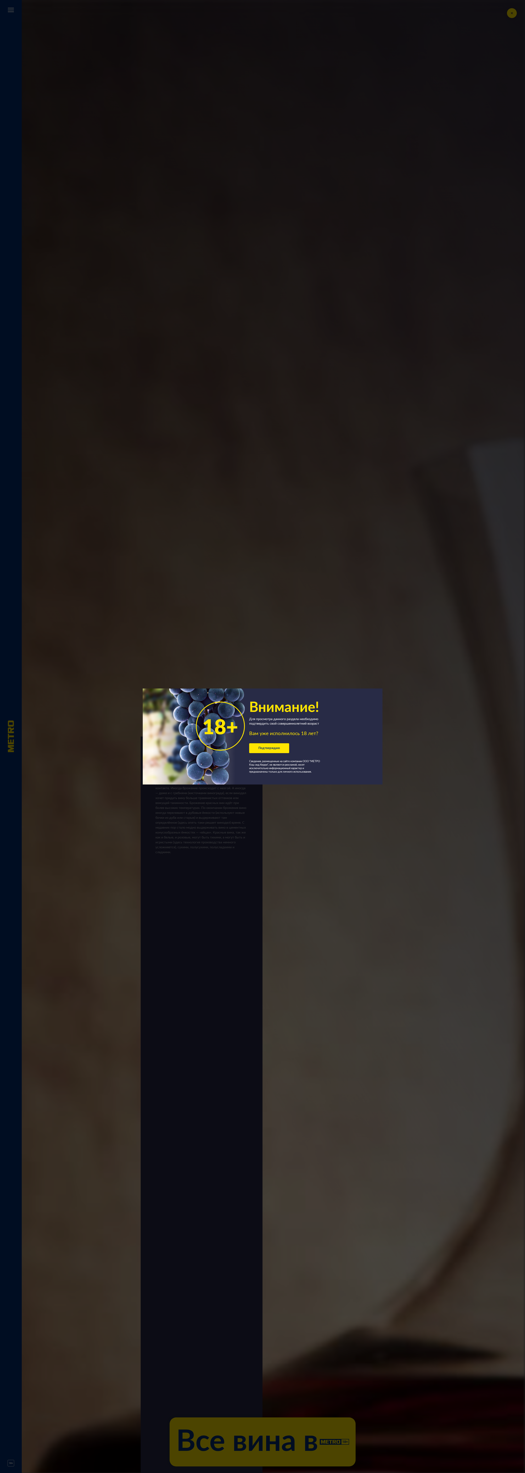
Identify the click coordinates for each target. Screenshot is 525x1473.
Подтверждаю (269, 748)
